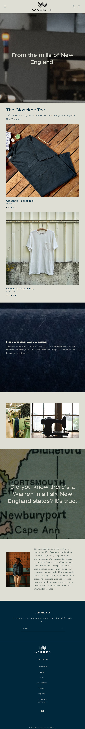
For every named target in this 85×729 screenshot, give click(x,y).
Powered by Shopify (48, 728)
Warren (38, 728)
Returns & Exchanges (42, 700)
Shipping (42, 693)
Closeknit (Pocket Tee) (20, 200)
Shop (41, 677)
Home (41, 672)
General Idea (41, 683)
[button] (5, 6)
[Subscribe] (62, 629)
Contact (41, 688)
